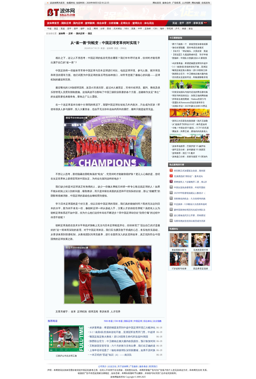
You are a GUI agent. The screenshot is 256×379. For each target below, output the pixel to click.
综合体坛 (147, 321)
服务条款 (143, 366)
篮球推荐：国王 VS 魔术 (183, 153)
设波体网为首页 (57, 3)
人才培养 (115, 311)
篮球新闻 (90, 23)
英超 (174, 23)
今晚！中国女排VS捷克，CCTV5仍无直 (190, 128)
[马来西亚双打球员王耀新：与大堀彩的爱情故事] (200, 247)
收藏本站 (71, 3)
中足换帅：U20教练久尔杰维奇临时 (190, 204)
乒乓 (177, 28)
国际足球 (66, 23)
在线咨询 (205, 3)
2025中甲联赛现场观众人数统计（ (189, 193)
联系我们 (153, 366)
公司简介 (102, 366)
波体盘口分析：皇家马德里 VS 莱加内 (189, 156)
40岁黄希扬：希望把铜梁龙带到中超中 (190, 63)
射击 (191, 28)
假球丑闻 (93, 311)
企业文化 (112, 366)
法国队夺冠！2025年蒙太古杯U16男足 (189, 106)
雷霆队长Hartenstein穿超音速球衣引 (188, 102)
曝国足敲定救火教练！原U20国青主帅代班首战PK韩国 (119, 336)
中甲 (140, 28)
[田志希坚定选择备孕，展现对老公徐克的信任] (200, 265)
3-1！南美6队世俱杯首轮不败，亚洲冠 (189, 67)
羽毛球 (170, 28)
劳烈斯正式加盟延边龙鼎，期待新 (189, 171)
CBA (155, 28)
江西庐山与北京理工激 (66, 356)
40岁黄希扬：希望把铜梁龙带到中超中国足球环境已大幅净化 (122, 327)
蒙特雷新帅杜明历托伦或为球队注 (189, 210)
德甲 (82, 28)
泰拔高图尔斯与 (179, 250)
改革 (73, 311)
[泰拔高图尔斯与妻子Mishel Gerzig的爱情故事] (179, 247)
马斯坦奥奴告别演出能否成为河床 (189, 221)
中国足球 (138, 321)
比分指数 (157, 321)
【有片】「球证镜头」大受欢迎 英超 (190, 51)
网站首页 (157, 3)
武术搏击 (118, 28)
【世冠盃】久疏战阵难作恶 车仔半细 (190, 54)
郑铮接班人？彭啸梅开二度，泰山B (190, 182)
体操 (184, 28)
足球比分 (125, 23)
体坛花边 (149, 23)
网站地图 (196, 3)
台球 (102, 28)
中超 (49, 28)
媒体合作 (166, 3)
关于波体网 (123, 366)
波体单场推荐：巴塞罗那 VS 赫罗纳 (188, 146)
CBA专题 (118, 321)
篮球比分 (137, 23)
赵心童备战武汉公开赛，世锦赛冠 (189, 215)
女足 (89, 28)
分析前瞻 (113, 23)
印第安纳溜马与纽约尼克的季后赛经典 (190, 92)
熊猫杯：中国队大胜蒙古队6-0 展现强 (189, 58)
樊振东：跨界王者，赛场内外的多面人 (190, 131)
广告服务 (134, 366)
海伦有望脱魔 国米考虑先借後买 (188, 47)
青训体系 (104, 311)
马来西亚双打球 (200, 250)
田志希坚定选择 (200, 268)
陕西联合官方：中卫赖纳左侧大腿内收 (190, 74)
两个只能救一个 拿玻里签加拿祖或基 (190, 44)
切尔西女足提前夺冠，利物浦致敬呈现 (190, 77)
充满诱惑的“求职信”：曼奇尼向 (188, 176)
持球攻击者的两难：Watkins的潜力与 (189, 99)
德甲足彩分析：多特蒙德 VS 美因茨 (188, 149)
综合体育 (102, 23)
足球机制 (82, 311)
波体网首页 (53, 23)
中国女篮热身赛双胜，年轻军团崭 (189, 187)
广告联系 (176, 3)
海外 (162, 28)
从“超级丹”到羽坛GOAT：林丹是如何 (189, 124)
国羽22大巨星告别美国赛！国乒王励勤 (190, 121)
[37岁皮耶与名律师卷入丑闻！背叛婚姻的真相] (179, 265)
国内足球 (78, 23)
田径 (109, 28)
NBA (126, 28)
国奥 (133, 28)
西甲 (188, 23)
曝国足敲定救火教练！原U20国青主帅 (189, 70)
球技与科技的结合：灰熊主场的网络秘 (190, 95)
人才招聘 (186, 3)
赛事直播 (198, 23)
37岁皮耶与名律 (179, 268)
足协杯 (148, 28)
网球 (96, 28)
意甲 (181, 23)
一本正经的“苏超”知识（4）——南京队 (111, 355)
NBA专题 (108, 321)
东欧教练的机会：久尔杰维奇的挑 (189, 198)
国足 (56, 28)
